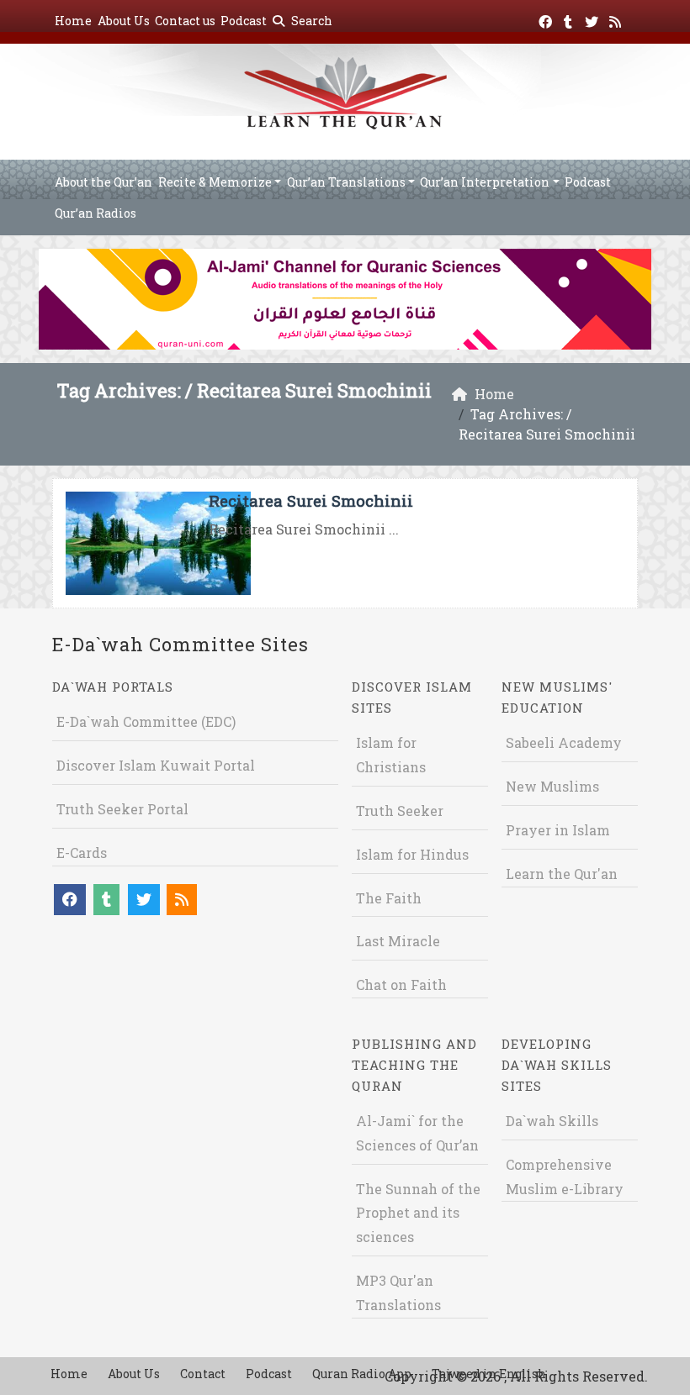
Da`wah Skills (552, 1120)
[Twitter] (593, 19)
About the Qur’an (103, 182)
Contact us (185, 21)
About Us (124, 21)
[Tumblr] (570, 19)
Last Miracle (398, 941)
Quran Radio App (361, 1374)
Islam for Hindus (412, 854)
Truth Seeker (399, 810)
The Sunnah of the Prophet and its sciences (418, 1213)
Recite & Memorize (215, 182)
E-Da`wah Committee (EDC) (146, 721)
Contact (203, 1374)
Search (310, 21)
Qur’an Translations (346, 182)
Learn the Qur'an (562, 873)
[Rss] (617, 19)
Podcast (243, 21)
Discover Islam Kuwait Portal (155, 765)
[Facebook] (547, 19)
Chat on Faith (401, 984)
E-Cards (81, 852)
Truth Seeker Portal (122, 809)
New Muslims (552, 786)
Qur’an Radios (95, 213)
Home (73, 21)
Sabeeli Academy (564, 742)
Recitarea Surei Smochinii (311, 500)
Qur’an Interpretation (484, 182)
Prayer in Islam (558, 830)
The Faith (389, 898)
